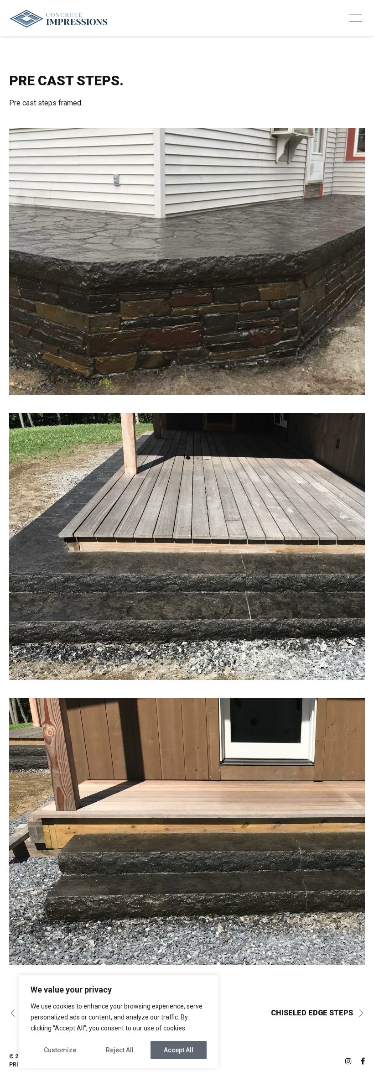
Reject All (120, 1050)
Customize (60, 1050)
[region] (118, 1022)
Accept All (178, 1050)
